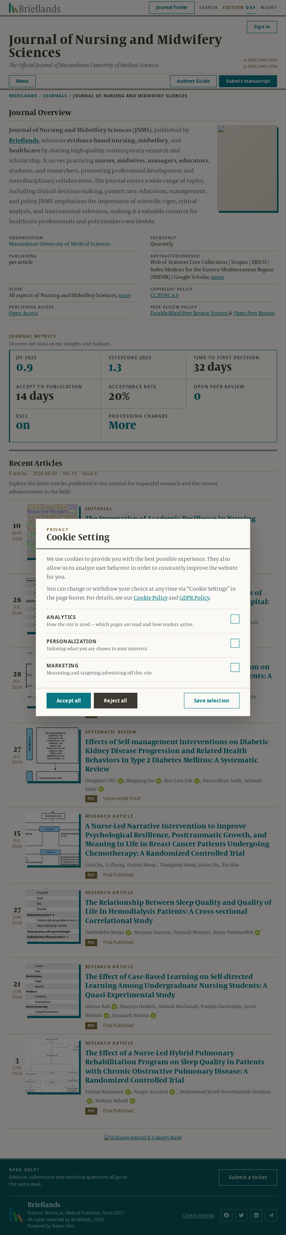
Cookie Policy (151, 598)
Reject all (115, 700)
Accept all (69, 700)
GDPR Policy (194, 598)
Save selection (211, 700)
